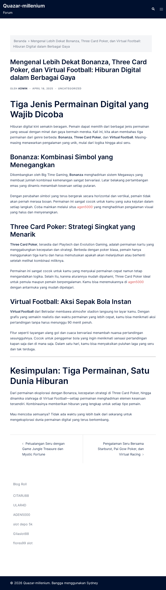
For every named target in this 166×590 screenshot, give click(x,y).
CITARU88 (21, 496)
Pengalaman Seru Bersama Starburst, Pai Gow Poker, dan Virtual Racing (121, 448)
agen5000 (85, 207)
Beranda (20, 41)
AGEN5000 (21, 515)
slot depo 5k (23, 524)
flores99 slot (23, 543)
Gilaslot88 (21, 534)
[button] (153, 9)
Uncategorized (70, 88)
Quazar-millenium (24, 6)
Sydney (92, 583)
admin (23, 88)
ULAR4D (19, 505)
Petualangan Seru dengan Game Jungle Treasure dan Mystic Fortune (43, 448)
